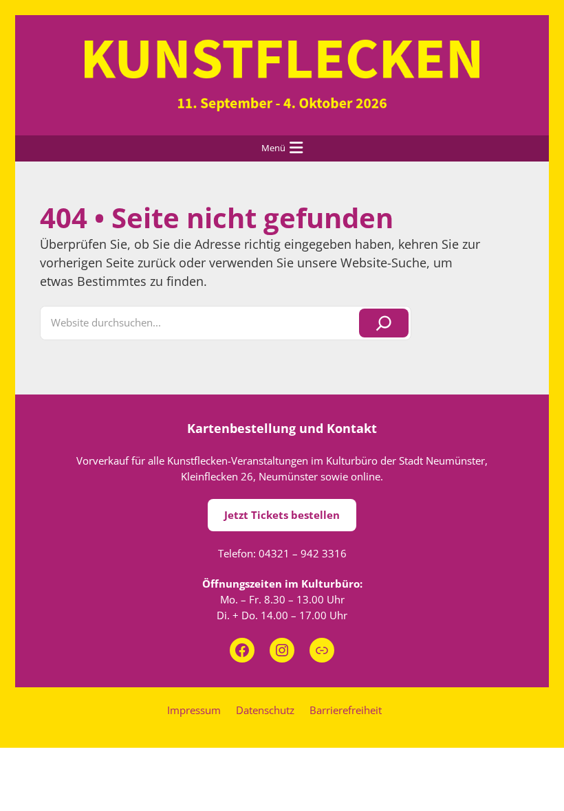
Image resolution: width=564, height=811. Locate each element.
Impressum (194, 710)
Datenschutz (265, 710)
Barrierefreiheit (346, 710)
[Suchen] (384, 323)
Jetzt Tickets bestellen (282, 515)
